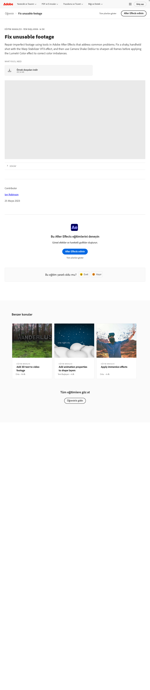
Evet (86, 274)
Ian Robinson (12, 194)
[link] (9, 13)
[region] (32, 351)
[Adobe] (8, 4)
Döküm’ (13, 166)
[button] (130, 4)
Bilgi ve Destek (94, 4)
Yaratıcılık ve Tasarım (25, 4)
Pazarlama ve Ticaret (72, 4)
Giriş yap (140, 4)
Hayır (98, 274)
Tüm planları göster (107, 13)
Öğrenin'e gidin (75, 400)
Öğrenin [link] (9, 13)
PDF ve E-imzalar (49, 4)
